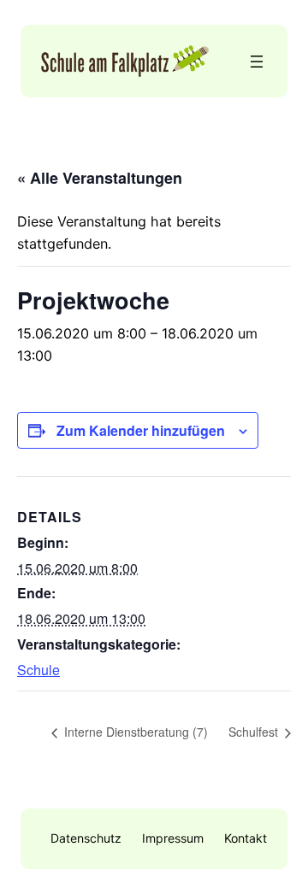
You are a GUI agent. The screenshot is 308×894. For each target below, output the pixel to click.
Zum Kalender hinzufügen (140, 430)
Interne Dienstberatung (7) (134, 731)
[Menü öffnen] (256, 61)
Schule (38, 669)
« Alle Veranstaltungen (99, 178)
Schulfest (254, 731)
